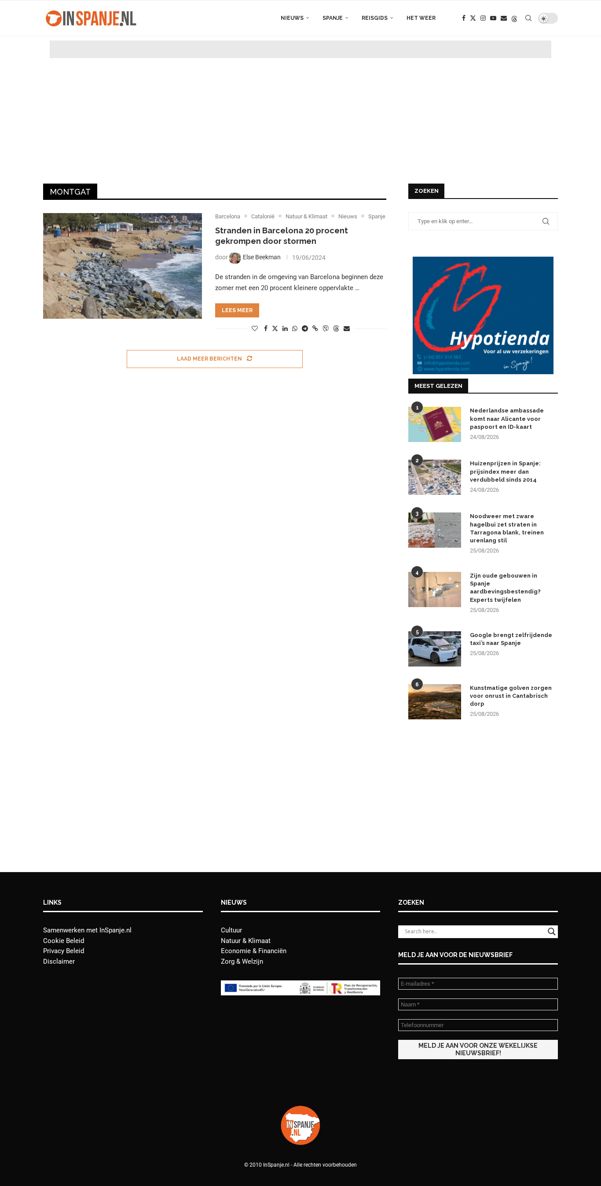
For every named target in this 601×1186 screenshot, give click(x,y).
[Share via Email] (347, 328)
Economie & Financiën (253, 951)
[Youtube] (493, 18)
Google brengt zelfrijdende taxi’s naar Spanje (511, 639)
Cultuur (231, 930)
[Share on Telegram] (305, 328)
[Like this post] (255, 328)
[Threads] (514, 18)
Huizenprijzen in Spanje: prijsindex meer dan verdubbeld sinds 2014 (505, 471)
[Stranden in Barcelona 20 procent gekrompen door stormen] (122, 266)
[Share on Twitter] (275, 328)
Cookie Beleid (63, 941)
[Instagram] (483, 18)
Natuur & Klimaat (246, 941)
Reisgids (375, 18)
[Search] (528, 18)
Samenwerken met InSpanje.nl (87, 930)
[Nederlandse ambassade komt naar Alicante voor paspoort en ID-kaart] (434, 424)
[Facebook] (463, 18)
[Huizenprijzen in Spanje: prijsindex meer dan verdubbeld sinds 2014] (434, 477)
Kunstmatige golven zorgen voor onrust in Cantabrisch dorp (511, 696)
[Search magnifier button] (552, 931)
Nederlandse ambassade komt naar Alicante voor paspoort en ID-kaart (507, 418)
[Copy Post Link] (315, 328)
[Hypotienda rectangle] (483, 261)
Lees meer (237, 310)
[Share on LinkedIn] (285, 328)
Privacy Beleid (63, 951)
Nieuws (292, 18)
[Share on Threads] (336, 328)
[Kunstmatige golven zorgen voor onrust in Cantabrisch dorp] (434, 701)
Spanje (332, 18)
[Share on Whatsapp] (294, 328)
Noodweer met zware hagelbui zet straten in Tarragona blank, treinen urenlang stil (507, 528)
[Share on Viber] (325, 328)
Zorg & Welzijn (242, 961)
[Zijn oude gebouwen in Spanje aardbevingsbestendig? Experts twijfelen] (434, 589)
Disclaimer (59, 961)
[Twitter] (473, 18)
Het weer (421, 18)
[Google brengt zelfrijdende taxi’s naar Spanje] (434, 649)
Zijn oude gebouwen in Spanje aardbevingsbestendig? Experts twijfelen (505, 587)
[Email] (504, 18)
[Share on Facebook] (266, 328)
